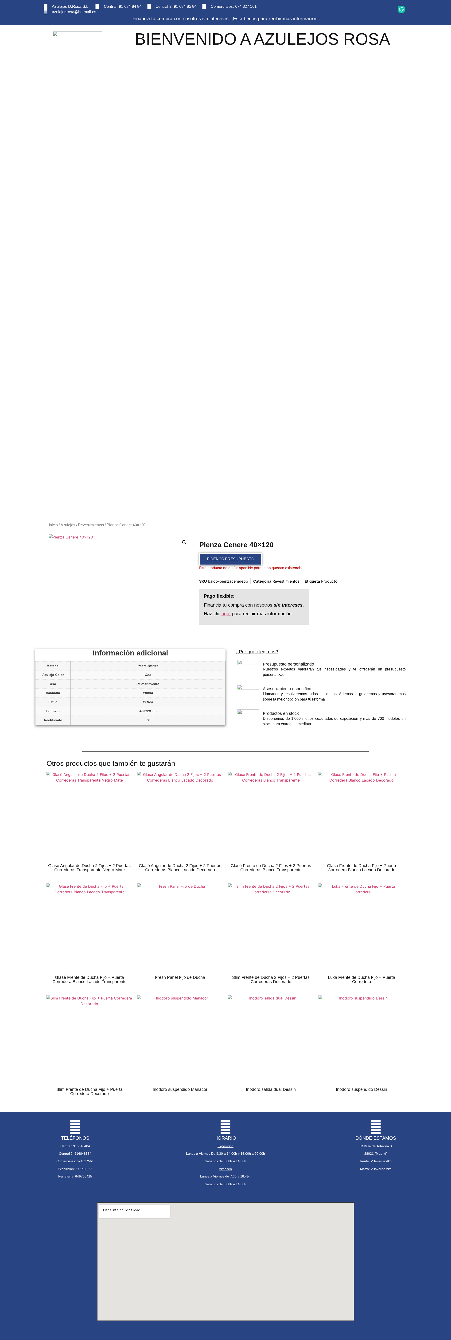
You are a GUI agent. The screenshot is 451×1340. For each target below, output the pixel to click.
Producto (329, 581)
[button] (184, 542)
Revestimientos (91, 525)
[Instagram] (342, 9)
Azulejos (68, 525)
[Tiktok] (386, 9)
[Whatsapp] (357, 9)
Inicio (53, 525)
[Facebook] (372, 9)
